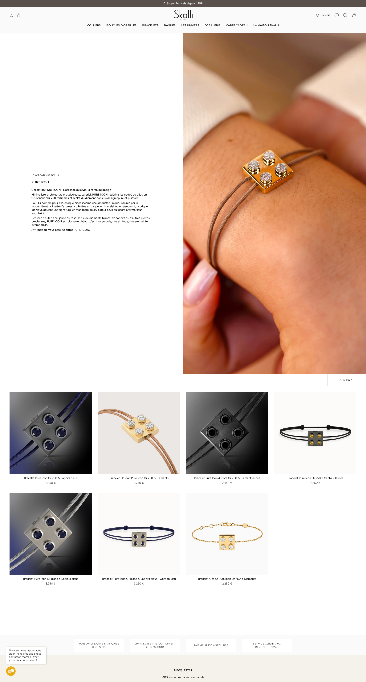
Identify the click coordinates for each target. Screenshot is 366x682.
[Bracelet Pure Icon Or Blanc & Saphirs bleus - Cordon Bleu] (139, 534)
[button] (190, 25)
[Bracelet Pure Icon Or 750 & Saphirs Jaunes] (315, 433)
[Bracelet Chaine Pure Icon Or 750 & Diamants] (227, 534)
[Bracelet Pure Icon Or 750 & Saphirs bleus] (51, 433)
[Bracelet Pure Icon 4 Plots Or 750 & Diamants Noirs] (227, 433)
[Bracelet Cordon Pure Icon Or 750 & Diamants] (139, 433)
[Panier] (354, 15)
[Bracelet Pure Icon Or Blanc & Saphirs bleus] (51, 534)
